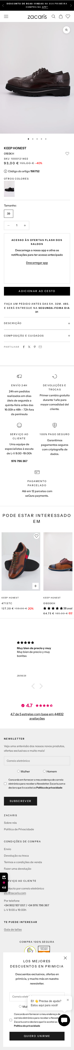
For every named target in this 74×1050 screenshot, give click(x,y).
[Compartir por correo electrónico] (40, 346)
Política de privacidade (27, 1025)
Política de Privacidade (19, 829)
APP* (45, 7)
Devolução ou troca (16, 855)
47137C (7, 603)
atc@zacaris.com (15, 893)
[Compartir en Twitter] (29, 346)
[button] (34, 686)
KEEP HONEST (15, 148)
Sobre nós (10, 823)
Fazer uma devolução (17, 868)
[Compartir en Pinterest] (34, 346)
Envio (7, 849)
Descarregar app (37, 262)
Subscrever (20, 801)
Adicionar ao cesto (37, 291)
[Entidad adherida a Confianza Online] (37, 952)
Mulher (27, 1006)
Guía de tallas (13, 929)
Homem (52, 771)
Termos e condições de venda (23, 862)
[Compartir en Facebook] (23, 346)
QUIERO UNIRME (37, 1036)
